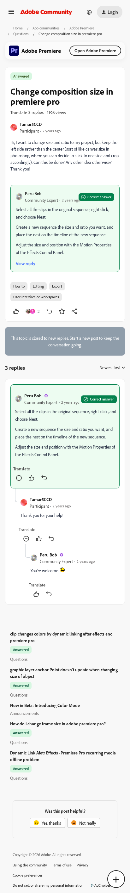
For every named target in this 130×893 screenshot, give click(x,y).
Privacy (82, 865)
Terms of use (62, 865)
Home (18, 28)
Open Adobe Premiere (95, 50)
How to (19, 286)
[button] (11, 13)
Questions (21, 33)
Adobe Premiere (81, 28)
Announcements (24, 713)
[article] (65, 436)
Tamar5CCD (31, 124)
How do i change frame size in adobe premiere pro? (58, 723)
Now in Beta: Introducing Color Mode (45, 705)
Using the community (30, 865)
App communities (46, 28)
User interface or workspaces (36, 297)
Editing (38, 286)
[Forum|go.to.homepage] (46, 12)
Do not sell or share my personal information (48, 885)
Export (57, 286)
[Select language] (89, 12)
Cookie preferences (28, 875)
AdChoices (102, 885)
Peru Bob (33, 193)
